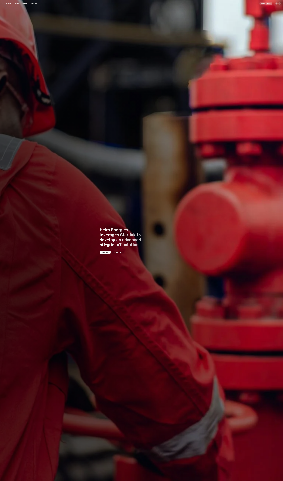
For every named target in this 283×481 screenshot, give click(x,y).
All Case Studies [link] (117, 252)
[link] (6, 3)
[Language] (276, 3)
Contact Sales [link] (105, 252)
